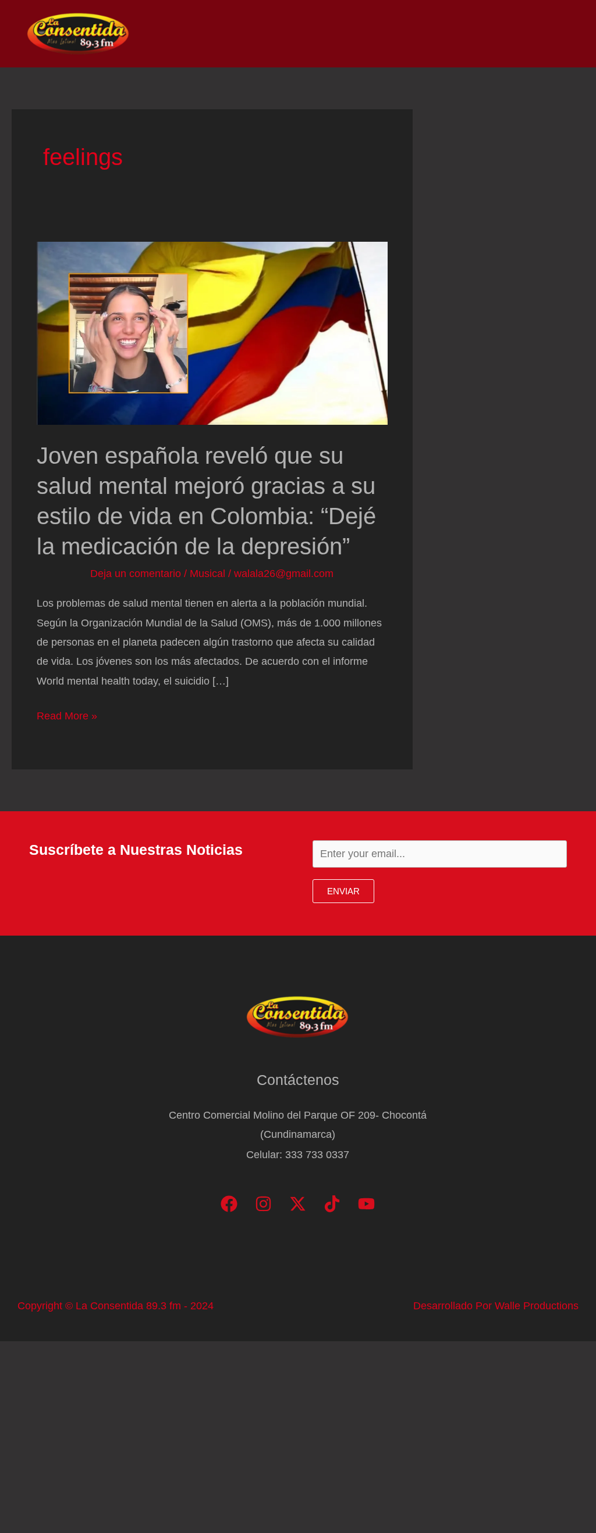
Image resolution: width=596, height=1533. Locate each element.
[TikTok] (332, 1203)
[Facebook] (229, 1203)
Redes (415, 34)
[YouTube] (366, 1203)
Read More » (67, 718)
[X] (297, 1203)
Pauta (465, 34)
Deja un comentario (135, 573)
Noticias (323, 34)
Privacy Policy (532, 34)
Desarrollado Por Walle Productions (496, 1306)
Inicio (271, 34)
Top (371, 34)
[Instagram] (263, 1203)
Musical (207, 573)
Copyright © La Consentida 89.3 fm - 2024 (115, 1306)
